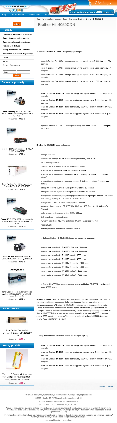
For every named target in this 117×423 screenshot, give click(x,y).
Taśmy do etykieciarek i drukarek (16, 50)
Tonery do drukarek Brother (73, 19)
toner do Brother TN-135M (52, 107)
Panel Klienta (35, 14)
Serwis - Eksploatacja (11, 65)
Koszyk (101, 2)
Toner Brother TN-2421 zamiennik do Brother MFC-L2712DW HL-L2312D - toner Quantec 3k (17, 294)
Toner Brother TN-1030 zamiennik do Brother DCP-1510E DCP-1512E (17, 185)
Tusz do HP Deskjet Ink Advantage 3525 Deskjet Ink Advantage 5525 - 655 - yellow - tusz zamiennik (17, 376)
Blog (4, 14)
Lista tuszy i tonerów (52, 420)
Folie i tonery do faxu (11, 46)
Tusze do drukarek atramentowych (17, 42)
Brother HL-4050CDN (94, 19)
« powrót (102, 387)
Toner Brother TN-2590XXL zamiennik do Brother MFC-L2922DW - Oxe (17, 333)
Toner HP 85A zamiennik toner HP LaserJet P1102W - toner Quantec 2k (17, 258)
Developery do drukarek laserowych (17, 34)
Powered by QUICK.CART (67, 405)
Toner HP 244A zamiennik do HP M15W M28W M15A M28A (16, 150)
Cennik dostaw (17, 14)
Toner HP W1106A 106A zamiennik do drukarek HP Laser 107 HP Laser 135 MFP (17, 221)
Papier (5, 61)
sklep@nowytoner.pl (54, 401)
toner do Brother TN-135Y (52, 113)
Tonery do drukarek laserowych (16, 38)
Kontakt (48, 14)
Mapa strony (67, 420)
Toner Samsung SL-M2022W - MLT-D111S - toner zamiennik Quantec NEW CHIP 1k (17, 113)
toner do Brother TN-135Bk (52, 93)
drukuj (110, 387)
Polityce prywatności (84, 395)
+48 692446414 (72, 401)
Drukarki (6, 58)
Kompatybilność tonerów (51, 19)
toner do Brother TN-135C (52, 100)
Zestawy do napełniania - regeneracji (18, 54)
